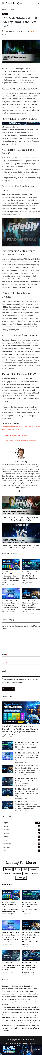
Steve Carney (8, 31)
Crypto (11, 9)
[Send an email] (13, 31)
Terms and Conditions (19, 1043)
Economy (6, 829)
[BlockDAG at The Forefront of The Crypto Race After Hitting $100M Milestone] (7, 781)
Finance (5, 826)
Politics (5, 836)
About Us (8, 1043)
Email (4, 663)
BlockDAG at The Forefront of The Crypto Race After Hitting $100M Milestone (26, 781)
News (5, 840)
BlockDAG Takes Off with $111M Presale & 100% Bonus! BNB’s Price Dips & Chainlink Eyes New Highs (30, 967)
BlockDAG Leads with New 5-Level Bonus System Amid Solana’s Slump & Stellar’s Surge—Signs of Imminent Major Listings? (11, 577)
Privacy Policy (32, 1043)
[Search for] (39, 4)
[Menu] (3, 4)
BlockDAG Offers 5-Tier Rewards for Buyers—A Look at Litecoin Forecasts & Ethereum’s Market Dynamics (10, 605)
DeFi (4, 850)
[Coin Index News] (14, 3)
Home (5, 9)
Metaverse (6, 847)
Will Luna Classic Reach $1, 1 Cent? (14, 435)
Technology (7, 843)
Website (4, 671)
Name (4, 655)
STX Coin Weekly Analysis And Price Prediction (19, 441)
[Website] (19, 491)
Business (6, 833)
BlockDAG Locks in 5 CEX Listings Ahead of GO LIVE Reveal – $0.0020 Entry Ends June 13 (30, 576)
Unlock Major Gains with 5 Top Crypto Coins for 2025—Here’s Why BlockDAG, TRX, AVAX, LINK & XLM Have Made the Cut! (31, 606)
